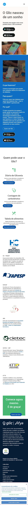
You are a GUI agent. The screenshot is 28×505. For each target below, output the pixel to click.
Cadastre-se (6, 466)
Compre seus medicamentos (10, 476)
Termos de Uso (6, 478)
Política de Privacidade (8, 479)
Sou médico (7, 206)
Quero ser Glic (8, 128)
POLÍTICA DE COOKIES (6, 491)
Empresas (5, 472)
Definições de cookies (14, 494)
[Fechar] (26, 484)
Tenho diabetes (9, 183)
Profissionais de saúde (8, 470)
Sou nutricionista (9, 227)
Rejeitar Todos (14, 498)
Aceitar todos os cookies (14, 502)
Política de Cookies (7, 481)
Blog (4, 474)
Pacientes (5, 468)
